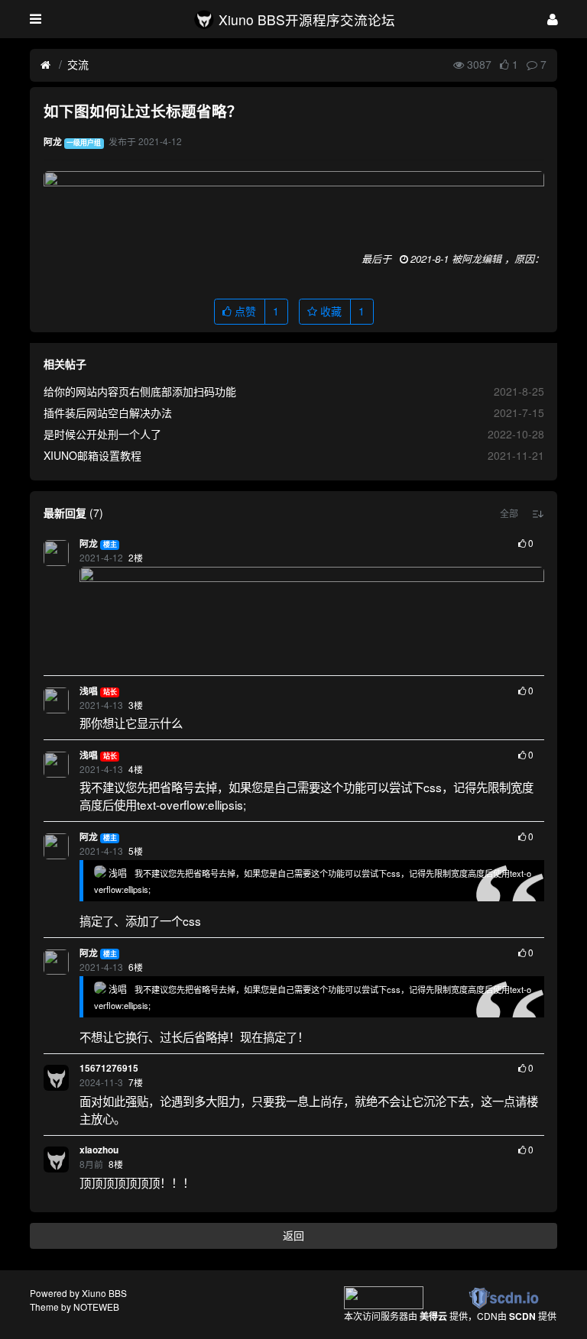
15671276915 (108, 1068)
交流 (78, 64)
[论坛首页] (45, 65)
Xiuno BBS (104, 1292)
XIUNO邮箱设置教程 (92, 455)
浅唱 (88, 690)
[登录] (552, 18)
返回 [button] (293, 1235)
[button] (509, 513)
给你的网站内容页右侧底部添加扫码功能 (140, 391)
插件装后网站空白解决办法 (108, 412)
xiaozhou (98, 1149)
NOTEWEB (96, 1306)
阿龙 (88, 543)
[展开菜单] (35, 19)
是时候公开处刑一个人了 (102, 433)
